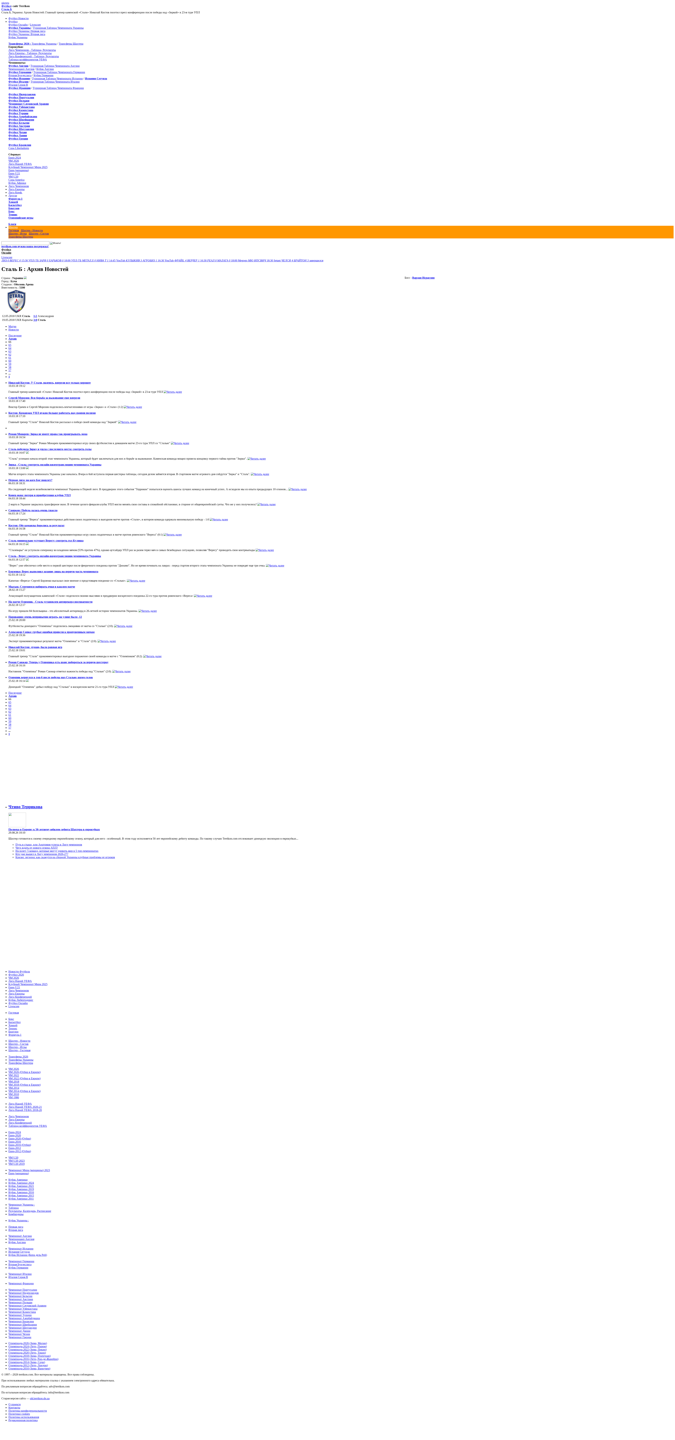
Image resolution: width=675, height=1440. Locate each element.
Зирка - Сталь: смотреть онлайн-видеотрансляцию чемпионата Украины (54, 464)
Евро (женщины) (18, 170)
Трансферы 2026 (18, 1056)
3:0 (35, 319)
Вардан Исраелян (423, 277)
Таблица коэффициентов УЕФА (27, 59)
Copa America (16, 179)
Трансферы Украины (44, 43)
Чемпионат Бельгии (20, 1296)
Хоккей (13, 201)
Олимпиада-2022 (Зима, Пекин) (27, 1349)
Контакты (14, 1407)
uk (2, 2)
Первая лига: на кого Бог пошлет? (30, 480)
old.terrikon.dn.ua (40, 1398)
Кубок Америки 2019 (21, 1189)
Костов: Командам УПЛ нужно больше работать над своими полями (52, 412)
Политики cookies (19, 1413)
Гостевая (13, 230)
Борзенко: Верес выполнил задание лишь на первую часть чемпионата (53, 571)
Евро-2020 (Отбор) (19, 1138)
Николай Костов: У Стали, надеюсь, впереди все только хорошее (49, 382)
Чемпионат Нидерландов (23, 1292)
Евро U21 (14, 173)
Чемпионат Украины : (21, 1204)
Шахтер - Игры (17, 233)
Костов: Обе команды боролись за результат (36, 525)
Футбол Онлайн (18, 24)
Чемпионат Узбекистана (22, 1308)
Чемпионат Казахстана (22, 1311)
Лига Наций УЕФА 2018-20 (25, 1110)
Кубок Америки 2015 (21, 1195)
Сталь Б (6, 9)
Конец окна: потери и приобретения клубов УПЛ (39, 495)
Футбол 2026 (16, 974)
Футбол (6, 6)
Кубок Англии (45, 69)
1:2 (35, 316)
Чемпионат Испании (20, 1248)
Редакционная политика (23, 1420)
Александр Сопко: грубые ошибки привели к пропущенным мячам (51, 632)
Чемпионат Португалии (22, 1289)
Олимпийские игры (20, 217)
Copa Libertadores (18, 148)
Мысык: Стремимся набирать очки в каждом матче (41, 586)
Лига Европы (16, 189)
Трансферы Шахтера (71, 43)
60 (9, 360)
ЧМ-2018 (13, 1081)
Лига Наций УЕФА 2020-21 (25, 1106)
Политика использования (23, 1417)
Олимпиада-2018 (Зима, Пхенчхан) (29, 1355)
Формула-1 (15, 198)
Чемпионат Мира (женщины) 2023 (29, 1170)
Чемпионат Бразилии (21, 1321)
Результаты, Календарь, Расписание (29, 1210)
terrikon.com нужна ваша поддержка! (25, 246)
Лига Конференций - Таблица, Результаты (33, 56)
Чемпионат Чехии (19, 1334)
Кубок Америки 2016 (21, 1192)
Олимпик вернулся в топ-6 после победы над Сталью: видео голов (50, 677)
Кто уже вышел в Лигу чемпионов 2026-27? (41, 854)
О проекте (14, 1404)
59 (9, 364)
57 (9, 370)
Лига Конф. (15, 192)
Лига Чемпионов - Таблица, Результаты (32, 50)
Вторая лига (15, 1229)
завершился (302, 260)
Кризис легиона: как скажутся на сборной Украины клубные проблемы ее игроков (65, 857)
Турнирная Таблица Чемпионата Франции (58, 88)
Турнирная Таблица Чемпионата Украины (58, 27)
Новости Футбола (19, 971)
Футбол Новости (18, 18)
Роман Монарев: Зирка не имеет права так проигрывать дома (47, 434)
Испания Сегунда (19, 1251)
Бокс (11, 211)
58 (9, 367)
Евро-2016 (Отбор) (19, 1144)
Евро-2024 (14, 157)
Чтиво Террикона (25, 806)
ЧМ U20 (13, 176)
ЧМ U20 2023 (16, 1160)
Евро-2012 (14, 1148)
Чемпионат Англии (20, 1235)
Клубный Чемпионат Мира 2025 (27, 167)
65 (9, 345)
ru (8, 2)
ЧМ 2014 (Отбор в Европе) (24, 1091)
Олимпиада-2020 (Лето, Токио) (27, 1352)
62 (9, 354)
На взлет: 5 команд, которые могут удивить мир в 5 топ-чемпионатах (56, 850)
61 (9, 357)
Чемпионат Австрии (20, 1299)
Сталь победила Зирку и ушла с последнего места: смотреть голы (50, 449)
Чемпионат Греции (19, 1337)
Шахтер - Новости (32, 230)
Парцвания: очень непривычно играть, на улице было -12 (45, 616)
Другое (12, 195)
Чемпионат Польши (20, 1302)
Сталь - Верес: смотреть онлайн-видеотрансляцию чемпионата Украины (54, 556)
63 (9, 351)
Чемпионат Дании (19, 1330)
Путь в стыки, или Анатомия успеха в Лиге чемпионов (48, 844)
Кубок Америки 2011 (21, 1198)
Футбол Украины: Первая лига (26, 31)
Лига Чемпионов (18, 186)
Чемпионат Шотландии (22, 1327)
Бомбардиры (16, 1214)
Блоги (12, 224)
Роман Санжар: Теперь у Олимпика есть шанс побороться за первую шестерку (58, 662)
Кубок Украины (17, 37)
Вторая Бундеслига (19, 75)
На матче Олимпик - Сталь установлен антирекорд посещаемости (50, 601)
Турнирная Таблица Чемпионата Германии (59, 72)
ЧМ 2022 (13, 1075)
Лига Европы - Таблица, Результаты (30, 53)
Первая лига (15, 1226)
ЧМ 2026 (13, 160)
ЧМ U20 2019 (16, 1163)
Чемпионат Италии (20, 1273)
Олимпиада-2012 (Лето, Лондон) (28, 1365)
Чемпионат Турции (20, 1315)
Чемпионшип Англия (21, 69)
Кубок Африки (17, 182)
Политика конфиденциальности (27, 1410)
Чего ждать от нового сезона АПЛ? (36, 847)
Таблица (13, 1207)
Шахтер (13, 227)
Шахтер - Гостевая (19, 1050)
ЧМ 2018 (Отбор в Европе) (24, 1084)
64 (9, 348)
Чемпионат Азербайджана (24, 1318)
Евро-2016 (14, 1141)
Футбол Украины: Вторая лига (26, 34)
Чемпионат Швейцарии (22, 1324)
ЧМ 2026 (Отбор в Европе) (24, 1072)
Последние (15, 335)
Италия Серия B (18, 84)
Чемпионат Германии (21, 1261)
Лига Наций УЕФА (20, 163)
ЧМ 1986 (13, 1097)
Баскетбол (15, 205)
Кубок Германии (43, 75)
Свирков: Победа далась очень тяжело (32, 510)
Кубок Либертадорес (20, 1000)
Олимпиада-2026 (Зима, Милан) (27, 1343)
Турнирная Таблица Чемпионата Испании (57, 78)
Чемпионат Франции (21, 1283)
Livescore (35, 24)
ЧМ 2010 (13, 1094)
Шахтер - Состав (39, 233)
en (5, 2)
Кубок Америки (18, 1179)
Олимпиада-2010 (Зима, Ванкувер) (29, 1368)
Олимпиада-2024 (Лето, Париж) (27, 1346)
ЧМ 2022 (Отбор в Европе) (24, 1078)
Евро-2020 (14, 1135)
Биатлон (13, 208)
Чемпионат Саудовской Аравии (27, 1305)
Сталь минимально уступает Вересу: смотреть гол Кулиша (45, 540)
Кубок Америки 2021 (21, 1186)
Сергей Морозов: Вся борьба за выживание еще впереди (44, 397)
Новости (13, 329)
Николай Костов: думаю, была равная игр (35, 647)
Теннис (12, 214)
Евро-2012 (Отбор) (19, 1151)
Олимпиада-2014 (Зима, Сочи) (26, 1362)
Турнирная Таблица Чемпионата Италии (55, 81)
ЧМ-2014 (13, 1087)
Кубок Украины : (18, 1220)
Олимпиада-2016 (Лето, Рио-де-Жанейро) (33, 1359)
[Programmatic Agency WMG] (3, 1425)
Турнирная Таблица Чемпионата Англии (55, 65)
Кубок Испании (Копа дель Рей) (27, 1254)
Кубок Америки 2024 (21, 1182)
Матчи (12, 326)
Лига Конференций (20, 996)
